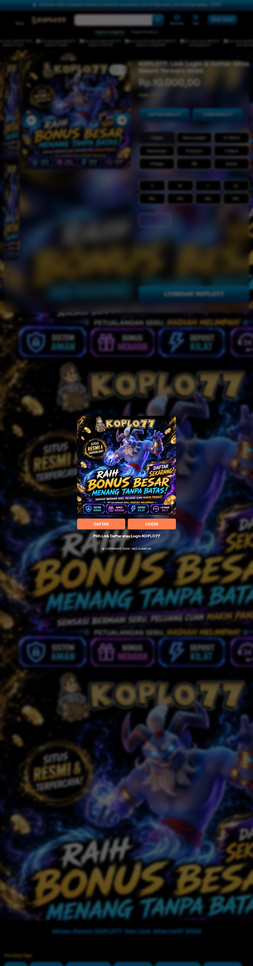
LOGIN (151, 524)
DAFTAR (101, 524)
